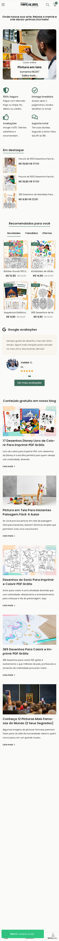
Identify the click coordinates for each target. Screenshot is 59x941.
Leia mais (8, 466)
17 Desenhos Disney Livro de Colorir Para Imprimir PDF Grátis (29, 443)
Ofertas (47, 233)
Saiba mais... (29, 75)
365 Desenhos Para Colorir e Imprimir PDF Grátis (27, 651)
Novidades (14, 233)
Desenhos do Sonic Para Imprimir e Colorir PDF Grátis (28, 582)
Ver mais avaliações (29, 382)
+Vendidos (31, 233)
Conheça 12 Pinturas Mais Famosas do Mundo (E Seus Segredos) (28, 721)
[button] (23, 376)
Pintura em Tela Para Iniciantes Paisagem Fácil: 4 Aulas (27, 512)
